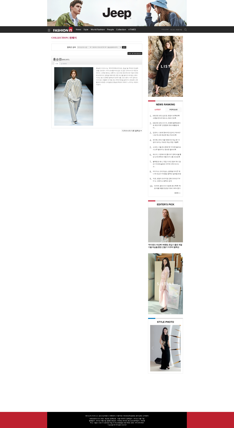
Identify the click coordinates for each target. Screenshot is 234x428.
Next (178, 348)
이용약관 (119, 416)
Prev (152, 348)
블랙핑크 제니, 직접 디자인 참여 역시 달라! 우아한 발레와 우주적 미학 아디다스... (167, 164)
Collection (121, 29)
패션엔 (63, 29)
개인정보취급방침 (129, 416)
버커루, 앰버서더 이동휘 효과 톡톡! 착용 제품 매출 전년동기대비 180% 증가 (167, 187)
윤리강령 (139, 416)
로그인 (172, 29)
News (78, 29)
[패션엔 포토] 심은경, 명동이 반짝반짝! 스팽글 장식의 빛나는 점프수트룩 (166, 117)
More (177, 193)
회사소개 (88, 416)
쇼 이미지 (64, 63)
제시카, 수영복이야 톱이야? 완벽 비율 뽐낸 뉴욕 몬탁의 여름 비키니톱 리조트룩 (167, 155)
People (110, 29)
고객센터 (146, 416)
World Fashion (98, 29)
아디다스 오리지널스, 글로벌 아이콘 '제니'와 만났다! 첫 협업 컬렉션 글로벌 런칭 (167, 172)
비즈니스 (95, 416)
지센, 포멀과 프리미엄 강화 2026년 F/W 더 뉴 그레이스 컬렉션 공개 (166, 180)
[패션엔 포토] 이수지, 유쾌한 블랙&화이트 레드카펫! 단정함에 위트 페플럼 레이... (167, 125)
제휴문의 (112, 416)
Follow (165, 29)
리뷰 (56, 63)
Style (86, 29)
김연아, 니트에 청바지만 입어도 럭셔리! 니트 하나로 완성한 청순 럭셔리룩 (166, 134)
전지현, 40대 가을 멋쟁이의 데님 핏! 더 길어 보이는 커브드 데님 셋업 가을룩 (166, 141)
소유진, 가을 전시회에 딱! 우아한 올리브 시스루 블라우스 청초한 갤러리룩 (167, 148)
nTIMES (132, 29)
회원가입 (179, 29)
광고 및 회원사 (104, 416)
